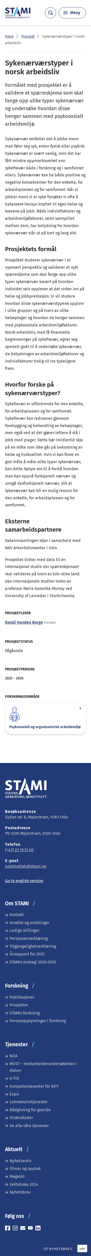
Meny (75, 12)
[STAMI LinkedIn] (39, 1229)
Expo (14, 1094)
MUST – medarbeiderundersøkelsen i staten (43, 1067)
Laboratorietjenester (29, 1101)
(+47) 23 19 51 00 (19, 850)
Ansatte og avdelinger (30, 922)
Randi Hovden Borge (24, 622)
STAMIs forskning (25, 1013)
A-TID (14, 1078)
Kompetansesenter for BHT (34, 1086)
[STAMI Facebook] (9, 1229)
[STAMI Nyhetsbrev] (24, 1229)
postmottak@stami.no (25, 866)
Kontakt (17, 914)
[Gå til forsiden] (17, 17)
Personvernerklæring (29, 938)
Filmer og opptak (25, 1168)
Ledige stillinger (24, 930)
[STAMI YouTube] (31, 1229)
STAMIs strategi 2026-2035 (33, 962)
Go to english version (24, 880)
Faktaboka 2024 (24, 1184)
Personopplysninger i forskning (38, 1020)
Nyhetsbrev (20, 1192)
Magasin (17, 1176)
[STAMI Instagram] (16, 1229)
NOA (13, 1056)
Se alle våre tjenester (29, 1125)
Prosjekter (19, 1005)
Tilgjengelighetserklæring (33, 946)
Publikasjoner (22, 997)
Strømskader (21, 1117)
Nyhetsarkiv (20, 1160)
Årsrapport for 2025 (27, 954)
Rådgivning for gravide (30, 1109)
